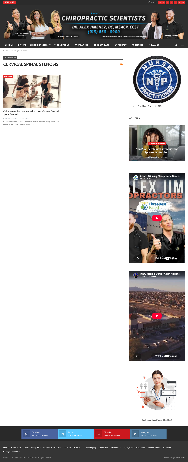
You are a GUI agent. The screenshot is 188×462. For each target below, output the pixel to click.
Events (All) (91, 447)
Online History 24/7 (32, 447)
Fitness (139, 45)
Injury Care (103, 45)
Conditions (63, 45)
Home (10, 45)
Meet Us (67, 447)
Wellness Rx (116, 447)
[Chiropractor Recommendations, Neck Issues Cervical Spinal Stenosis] (32, 91)
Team (23, 45)
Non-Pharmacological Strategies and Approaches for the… (157, 150)
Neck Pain (8, 76)
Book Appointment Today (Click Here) (157, 420)
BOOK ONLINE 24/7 (41, 45)
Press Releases (154, 447)
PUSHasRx (140, 447)
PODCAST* (78, 447)
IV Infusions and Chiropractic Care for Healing (43, 2)
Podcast (122, 45)
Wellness (83, 45)
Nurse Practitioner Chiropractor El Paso (148, 106)
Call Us (155, 45)
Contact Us (16, 447)
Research (167, 447)
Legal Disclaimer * (13, 451)
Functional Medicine (157, 144)
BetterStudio (180, 458)
